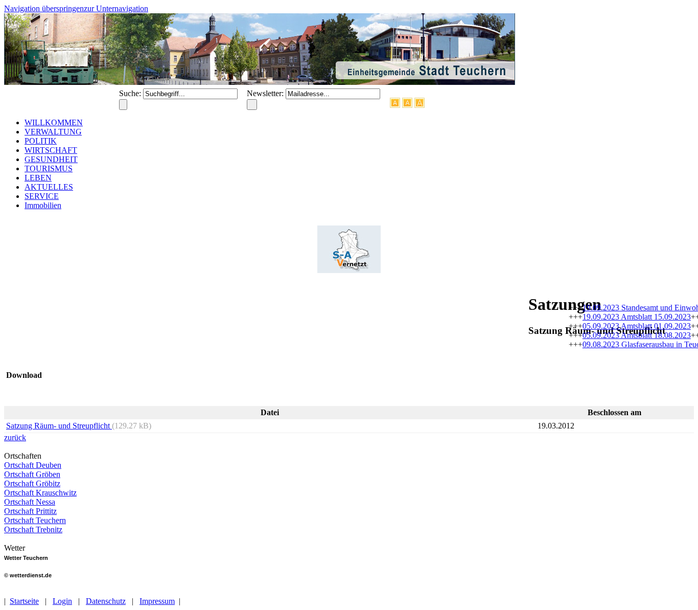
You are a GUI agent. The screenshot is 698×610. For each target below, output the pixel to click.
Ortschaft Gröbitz (32, 483)
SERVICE (42, 196)
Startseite (24, 601)
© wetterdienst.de (28, 575)
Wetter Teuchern (26, 558)
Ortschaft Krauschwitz (40, 492)
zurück (15, 437)
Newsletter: (266, 93)
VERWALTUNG (53, 131)
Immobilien (43, 205)
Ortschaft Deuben (32, 465)
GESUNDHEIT (51, 159)
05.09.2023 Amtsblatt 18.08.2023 (631, 335)
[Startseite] (259, 82)
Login (62, 601)
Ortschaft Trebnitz (33, 529)
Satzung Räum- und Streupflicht (59, 425)
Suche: (131, 93)
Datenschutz (106, 601)
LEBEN (38, 177)
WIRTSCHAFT (51, 150)
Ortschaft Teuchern (35, 520)
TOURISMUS (49, 168)
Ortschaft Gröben (32, 474)
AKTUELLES (49, 187)
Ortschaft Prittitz (30, 511)
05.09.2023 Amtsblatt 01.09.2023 (631, 326)
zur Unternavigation (116, 8)
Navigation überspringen (44, 8)
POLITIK (41, 141)
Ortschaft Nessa (29, 502)
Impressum (157, 601)
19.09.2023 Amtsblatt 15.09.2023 (631, 316)
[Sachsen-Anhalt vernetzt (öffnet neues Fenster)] (349, 270)
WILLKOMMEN (54, 122)
